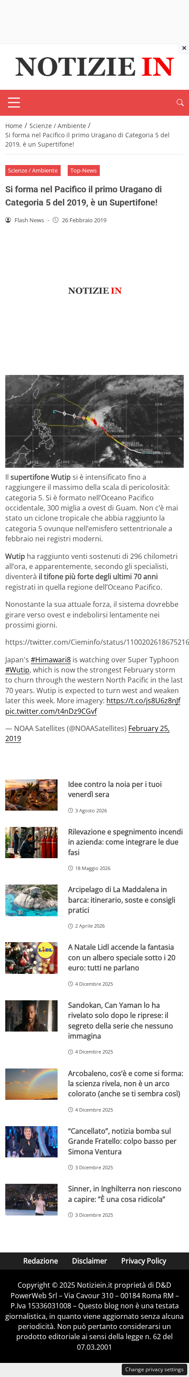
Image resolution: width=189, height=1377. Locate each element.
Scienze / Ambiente (33, 170)
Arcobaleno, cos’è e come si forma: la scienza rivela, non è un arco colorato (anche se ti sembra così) (125, 1084)
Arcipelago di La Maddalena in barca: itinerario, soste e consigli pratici (121, 900)
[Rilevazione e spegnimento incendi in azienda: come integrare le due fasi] (31, 843)
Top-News (83, 170)
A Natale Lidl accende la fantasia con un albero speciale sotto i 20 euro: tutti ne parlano (121, 957)
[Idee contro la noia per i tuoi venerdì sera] (31, 795)
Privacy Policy (143, 1261)
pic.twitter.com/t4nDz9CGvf (51, 711)
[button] (180, 103)
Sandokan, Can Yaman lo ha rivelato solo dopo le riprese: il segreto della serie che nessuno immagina (120, 1020)
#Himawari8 (51, 660)
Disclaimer (89, 1261)
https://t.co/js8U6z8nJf (143, 700)
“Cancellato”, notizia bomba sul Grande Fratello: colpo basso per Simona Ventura (122, 1141)
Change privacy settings (154, 1369)
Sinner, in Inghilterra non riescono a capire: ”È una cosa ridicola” (125, 1194)
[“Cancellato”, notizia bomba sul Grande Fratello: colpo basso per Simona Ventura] (31, 1142)
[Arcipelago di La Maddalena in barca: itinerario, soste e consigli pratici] (31, 900)
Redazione (40, 1261)
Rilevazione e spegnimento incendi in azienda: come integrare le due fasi (125, 842)
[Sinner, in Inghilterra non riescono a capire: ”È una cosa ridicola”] (31, 1199)
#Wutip (17, 670)
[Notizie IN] (93, 66)
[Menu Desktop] (14, 102)
